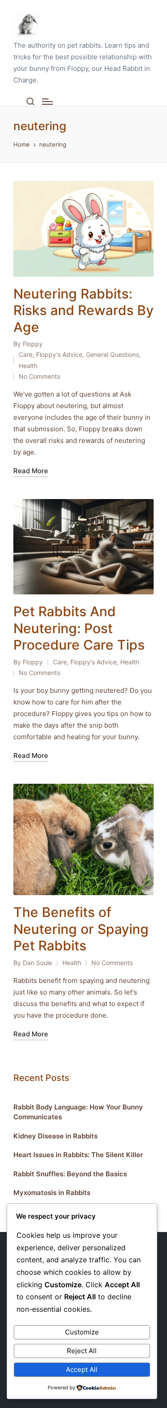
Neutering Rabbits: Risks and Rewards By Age (83, 310)
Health (28, 365)
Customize (82, 1332)
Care (26, 354)
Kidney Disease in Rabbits (55, 1136)
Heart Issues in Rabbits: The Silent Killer (78, 1154)
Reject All (82, 1351)
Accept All (82, 1369)
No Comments (39, 376)
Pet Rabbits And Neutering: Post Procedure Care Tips (79, 628)
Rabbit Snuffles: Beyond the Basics (70, 1174)
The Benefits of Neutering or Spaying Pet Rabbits (81, 929)
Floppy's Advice (59, 354)
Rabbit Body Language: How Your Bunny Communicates (78, 1112)
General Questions (112, 354)
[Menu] (47, 101)
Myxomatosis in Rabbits (51, 1192)
